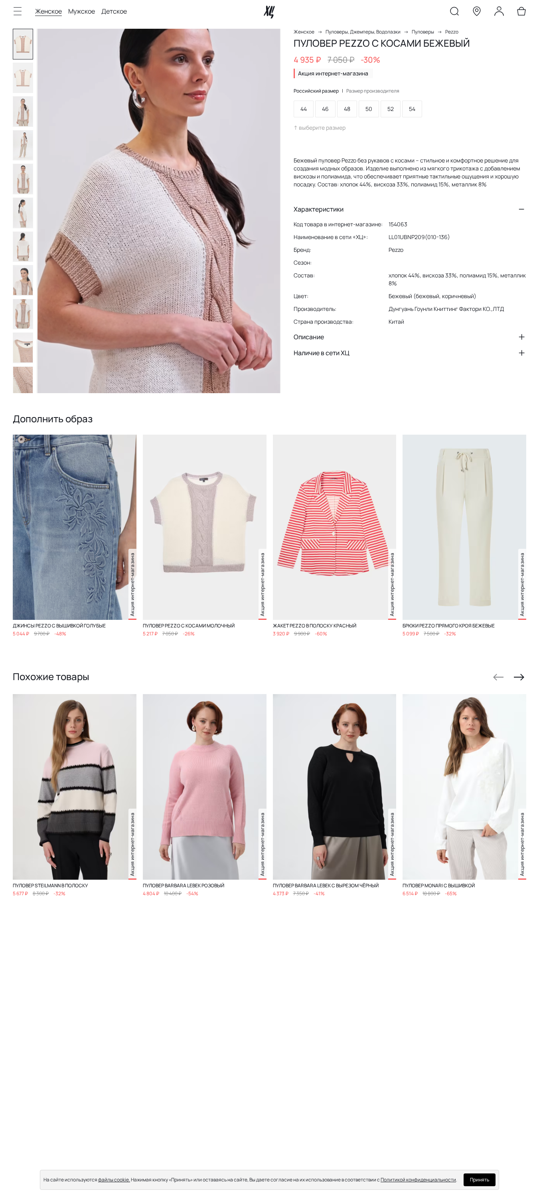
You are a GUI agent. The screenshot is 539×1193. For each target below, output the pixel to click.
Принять (479, 1179)
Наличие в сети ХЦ (321, 352)
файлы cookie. (114, 1179)
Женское (48, 11)
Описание (309, 336)
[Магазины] (477, 12)
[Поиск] (454, 12)
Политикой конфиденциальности (418, 1179)
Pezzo (451, 31)
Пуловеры (423, 31)
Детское (114, 11)
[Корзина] (521, 12)
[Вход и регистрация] (499, 12)
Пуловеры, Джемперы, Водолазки (363, 31)
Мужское (81, 11)
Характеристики (319, 209)
